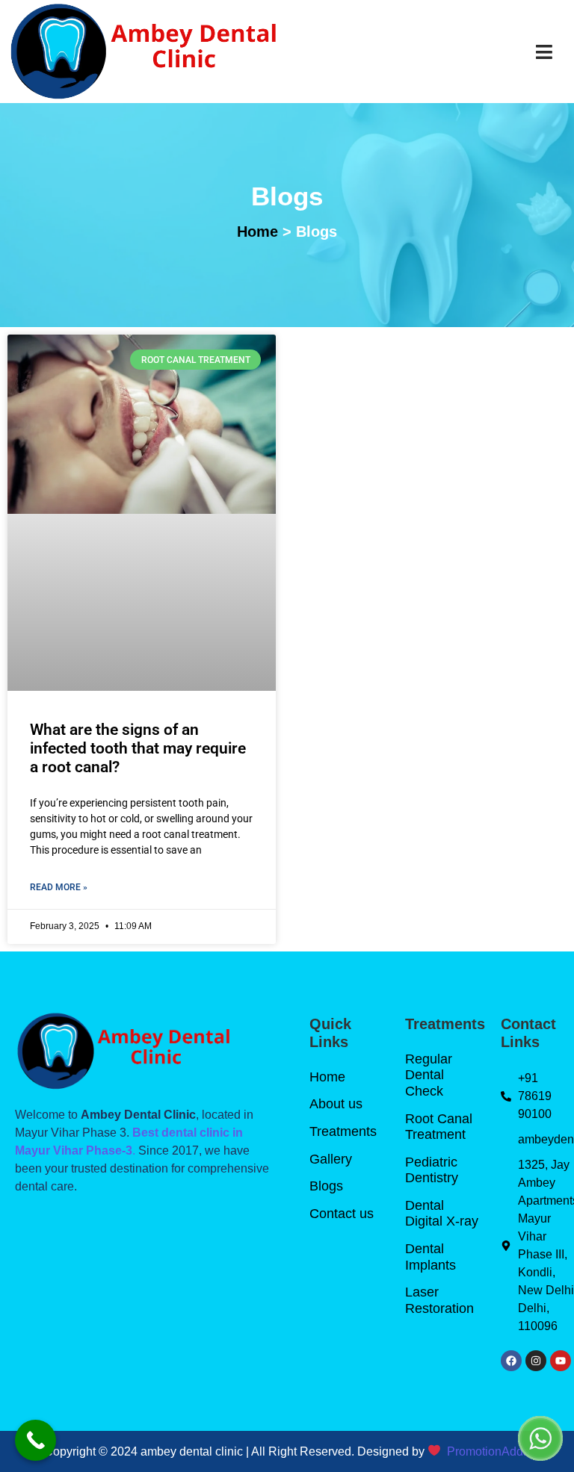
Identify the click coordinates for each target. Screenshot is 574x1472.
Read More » (58, 887)
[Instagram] (535, 1360)
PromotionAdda (488, 1451)
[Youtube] (560, 1360)
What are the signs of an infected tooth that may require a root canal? (138, 748)
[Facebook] (511, 1360)
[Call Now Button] (35, 1440)
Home (257, 231)
